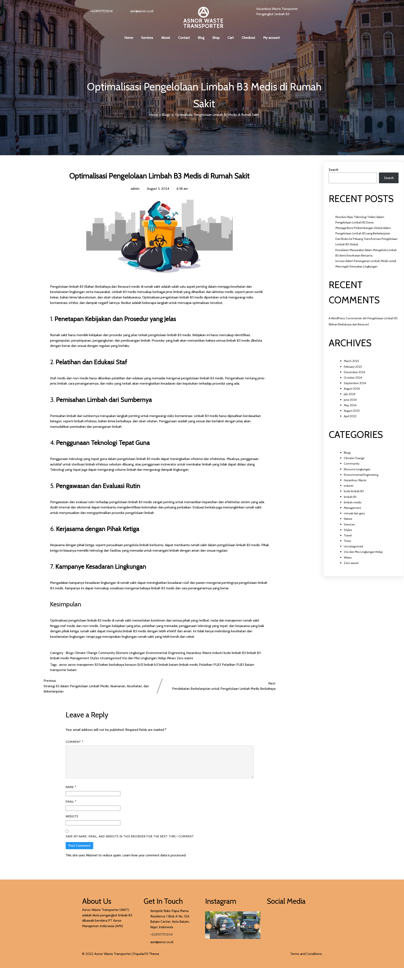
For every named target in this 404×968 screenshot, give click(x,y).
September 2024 (355, 383)
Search (333, 170)
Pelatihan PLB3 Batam (238, 665)
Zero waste (185, 658)
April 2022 (350, 416)
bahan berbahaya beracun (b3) (121, 665)
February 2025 (353, 367)
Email (71, 801)
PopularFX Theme (146, 954)
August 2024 (352, 388)
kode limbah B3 (235, 653)
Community (107, 653)
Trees (347, 541)
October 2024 (353, 378)
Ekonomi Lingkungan (131, 653)
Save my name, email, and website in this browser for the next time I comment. (130, 836)
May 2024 (350, 405)
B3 (97, 665)
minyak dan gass (354, 513)
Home (153, 115)
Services (349, 524)
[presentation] (208, 926)
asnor (63, 665)
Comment (74, 741)
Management (80, 658)
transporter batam (63, 670)
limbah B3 (254, 653)
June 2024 (350, 400)
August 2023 (352, 411)
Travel (348, 535)
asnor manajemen (81, 665)
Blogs (166, 115)
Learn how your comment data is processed (154, 855)
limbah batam (169, 665)
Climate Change (86, 653)
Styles (95, 658)
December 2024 (354, 372)
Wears (172, 658)
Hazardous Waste (199, 653)
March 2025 (351, 361)
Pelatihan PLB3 (210, 665)
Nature (348, 519)
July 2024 (349, 394)
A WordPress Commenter (345, 318)
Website (72, 816)
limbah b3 (151, 665)
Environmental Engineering (166, 653)
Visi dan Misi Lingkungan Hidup (144, 658)
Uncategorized (111, 658)
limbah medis (60, 658)
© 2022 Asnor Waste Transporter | (107, 954)
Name (71, 787)
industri (218, 653)
